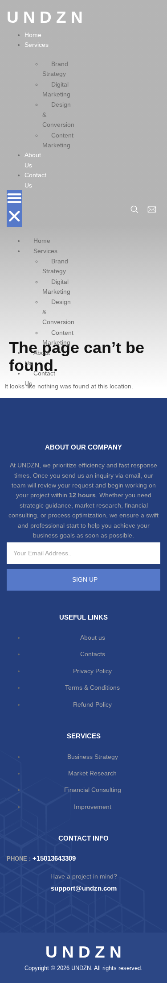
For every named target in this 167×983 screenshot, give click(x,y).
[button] (14, 208)
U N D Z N (45, 17)
